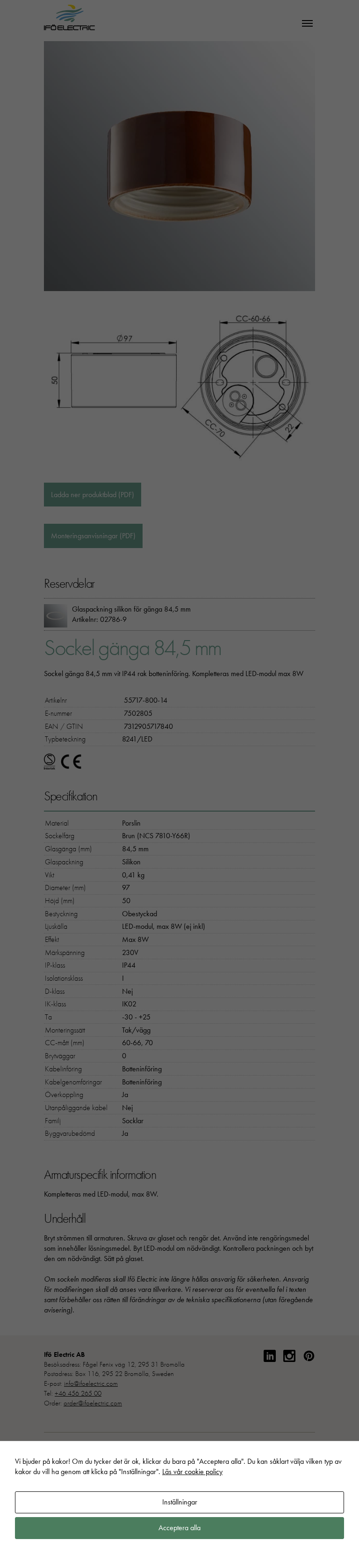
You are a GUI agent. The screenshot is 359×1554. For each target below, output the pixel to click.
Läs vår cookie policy (192, 1471)
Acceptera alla (179, 1528)
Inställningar (179, 1502)
